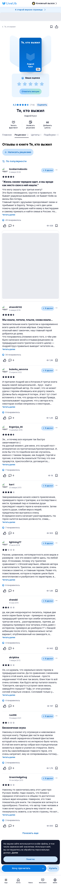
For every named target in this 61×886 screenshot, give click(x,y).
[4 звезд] (36, 84)
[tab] (7, 135)
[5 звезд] (42, 84)
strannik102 (15, 307)
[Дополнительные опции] (43, 868)
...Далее (14, 852)
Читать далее (8, 214)
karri (11, 484)
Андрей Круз (30, 116)
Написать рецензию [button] (19, 152)
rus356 (13, 715)
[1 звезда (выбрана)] (18, 105)
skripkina (14, 657)
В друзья (49, 170)
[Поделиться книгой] (56, 27)
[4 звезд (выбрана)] (25, 105)
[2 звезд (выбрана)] (20, 105)
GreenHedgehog (18, 777)
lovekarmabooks (18, 169)
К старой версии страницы (29, 9)
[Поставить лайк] (4, 226)
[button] (30, 55)
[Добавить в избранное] (51, 27)
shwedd (13, 599)
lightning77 (15, 542)
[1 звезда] (19, 84)
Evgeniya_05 (16, 426)
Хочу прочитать (21, 868)
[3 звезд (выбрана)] (23, 105)
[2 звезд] (25, 84)
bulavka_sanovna (18, 369)
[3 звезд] (30, 84)
